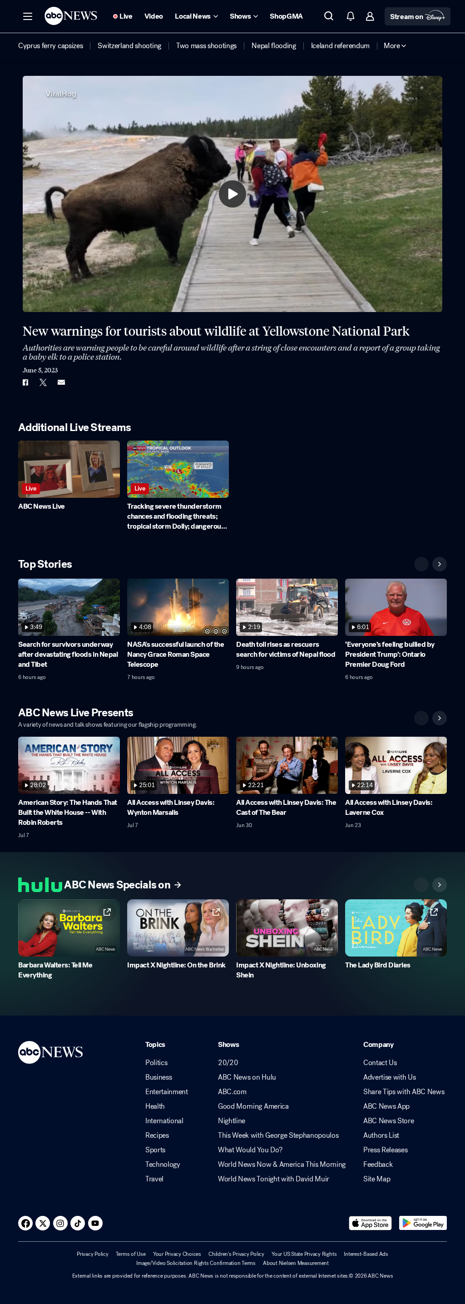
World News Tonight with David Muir (273, 1179)
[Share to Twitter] (43, 382)
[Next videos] (439, 564)
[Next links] (439, 885)
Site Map (376, 1179)
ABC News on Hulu (247, 1077)
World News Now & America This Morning (282, 1164)
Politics (156, 1062)
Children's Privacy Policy (236, 1254)
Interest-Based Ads (366, 1254)
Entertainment (166, 1092)
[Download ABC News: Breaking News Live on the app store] (370, 1223)
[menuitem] (50, 46)
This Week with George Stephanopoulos (278, 1135)
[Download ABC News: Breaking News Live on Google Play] (423, 1223)
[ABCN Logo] (71, 15)
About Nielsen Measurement (296, 1263)
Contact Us (380, 1062)
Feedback (377, 1164)
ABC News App (386, 1106)
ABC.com (232, 1092)
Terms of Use (131, 1254)
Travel (154, 1179)
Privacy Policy (93, 1254)
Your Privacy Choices (177, 1254)
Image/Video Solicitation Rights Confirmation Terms (196, 1263)
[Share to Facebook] (25, 382)
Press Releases (385, 1150)
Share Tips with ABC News (403, 1092)
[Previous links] (421, 885)
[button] (27, 16)
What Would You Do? (250, 1150)
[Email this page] (61, 382)
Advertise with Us (389, 1077)
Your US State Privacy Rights (304, 1254)
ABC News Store (388, 1121)
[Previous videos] (421, 564)
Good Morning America (253, 1106)
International (164, 1121)
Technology (162, 1164)
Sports (155, 1150)
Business (158, 1077)
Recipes (157, 1135)
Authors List (381, 1135)
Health (155, 1106)
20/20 (228, 1062)
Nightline (231, 1121)
